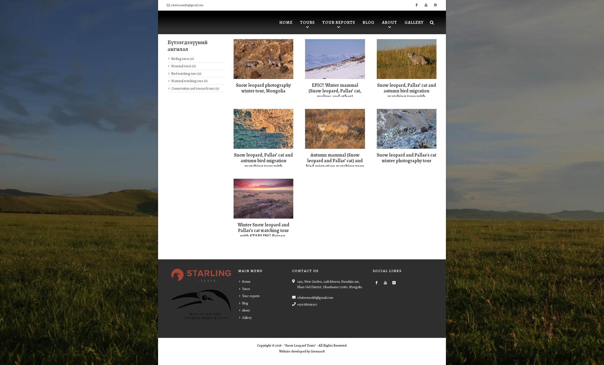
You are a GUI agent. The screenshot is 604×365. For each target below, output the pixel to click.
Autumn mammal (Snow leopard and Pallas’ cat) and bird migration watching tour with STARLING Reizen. (335, 163)
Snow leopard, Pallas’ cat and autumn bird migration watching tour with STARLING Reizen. (406, 93)
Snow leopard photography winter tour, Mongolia (263, 88)
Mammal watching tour (189, 81)
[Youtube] (426, 5)
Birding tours (182, 59)
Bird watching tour (186, 73)
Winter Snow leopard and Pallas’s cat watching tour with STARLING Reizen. (263, 230)
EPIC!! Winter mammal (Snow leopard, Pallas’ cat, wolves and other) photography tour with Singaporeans (335, 96)
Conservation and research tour (195, 88)
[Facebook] (416, 5)
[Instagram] (435, 5)
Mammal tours (183, 66)
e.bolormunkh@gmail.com (187, 5)
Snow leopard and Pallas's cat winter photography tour (406, 158)
